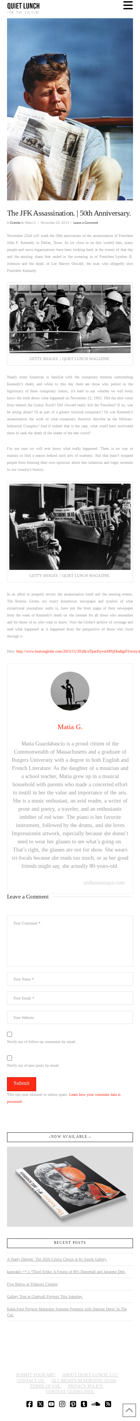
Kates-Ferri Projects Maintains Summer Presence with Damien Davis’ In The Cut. (67, 1312)
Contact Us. (31, 1380)
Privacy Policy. (86, 1386)
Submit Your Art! (36, 1374)
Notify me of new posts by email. (33, 1065)
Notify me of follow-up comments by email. (42, 1042)
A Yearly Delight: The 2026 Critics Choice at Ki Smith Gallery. (57, 1259)
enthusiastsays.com (104, 883)
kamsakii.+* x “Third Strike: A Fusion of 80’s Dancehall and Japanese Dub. (66, 1271)
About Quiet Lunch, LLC (90, 1374)
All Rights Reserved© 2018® (83, 1380)
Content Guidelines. (70, 1391)
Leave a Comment (86, 222)
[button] (128, 5)
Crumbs (15, 222)
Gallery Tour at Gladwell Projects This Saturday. (45, 1296)
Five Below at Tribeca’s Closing (32, 1284)
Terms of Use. (45, 1386)
